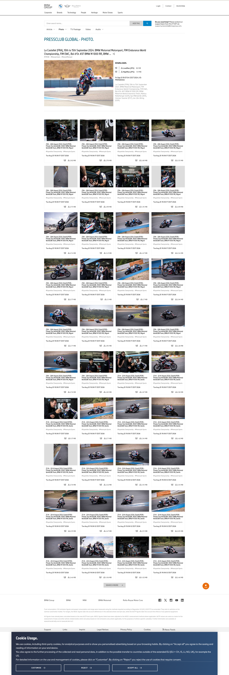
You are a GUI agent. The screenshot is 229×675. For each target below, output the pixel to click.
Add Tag (136, 23)
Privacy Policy (126, 629)
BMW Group (49, 600)
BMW (68, 600)
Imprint (82, 629)
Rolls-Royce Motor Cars (133, 600)
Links (65, 629)
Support (47, 629)
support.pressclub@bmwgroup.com (168, 26)
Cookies (147, 629)
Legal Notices (103, 629)
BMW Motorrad (104, 600)
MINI (84, 600)
